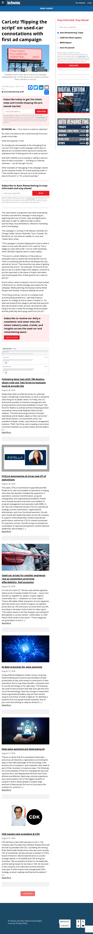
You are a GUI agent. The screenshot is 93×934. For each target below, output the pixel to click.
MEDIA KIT (64, 921)
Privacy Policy (41, 117)
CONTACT (65, 925)
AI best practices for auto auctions (22, 666)
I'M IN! (40, 193)
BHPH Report (66, 42)
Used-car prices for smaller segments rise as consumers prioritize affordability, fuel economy (23, 579)
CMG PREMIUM (80, 3)
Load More (28, 894)
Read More (6, 432)
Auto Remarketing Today (71, 32)
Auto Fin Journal (67, 47)
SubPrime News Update (71, 37)
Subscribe (41, 111)
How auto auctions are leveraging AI (23, 749)
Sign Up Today (12, 337)
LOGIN (89, 3)
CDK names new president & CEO (21, 834)
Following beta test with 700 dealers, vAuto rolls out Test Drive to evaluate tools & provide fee (24, 382)
